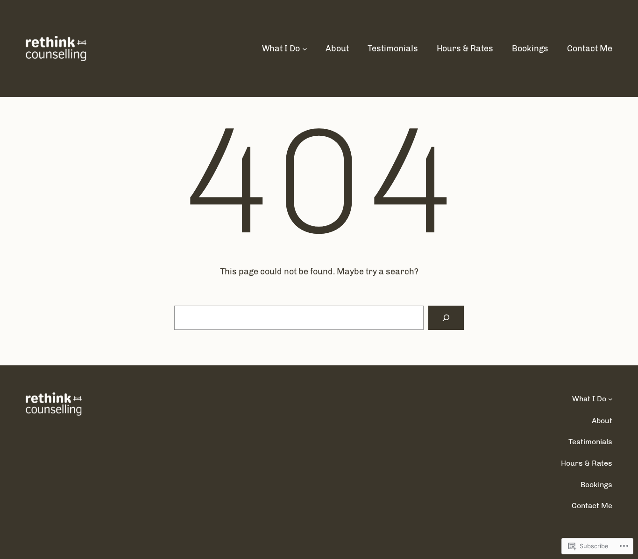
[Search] (446, 318)
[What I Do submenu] (304, 48)
